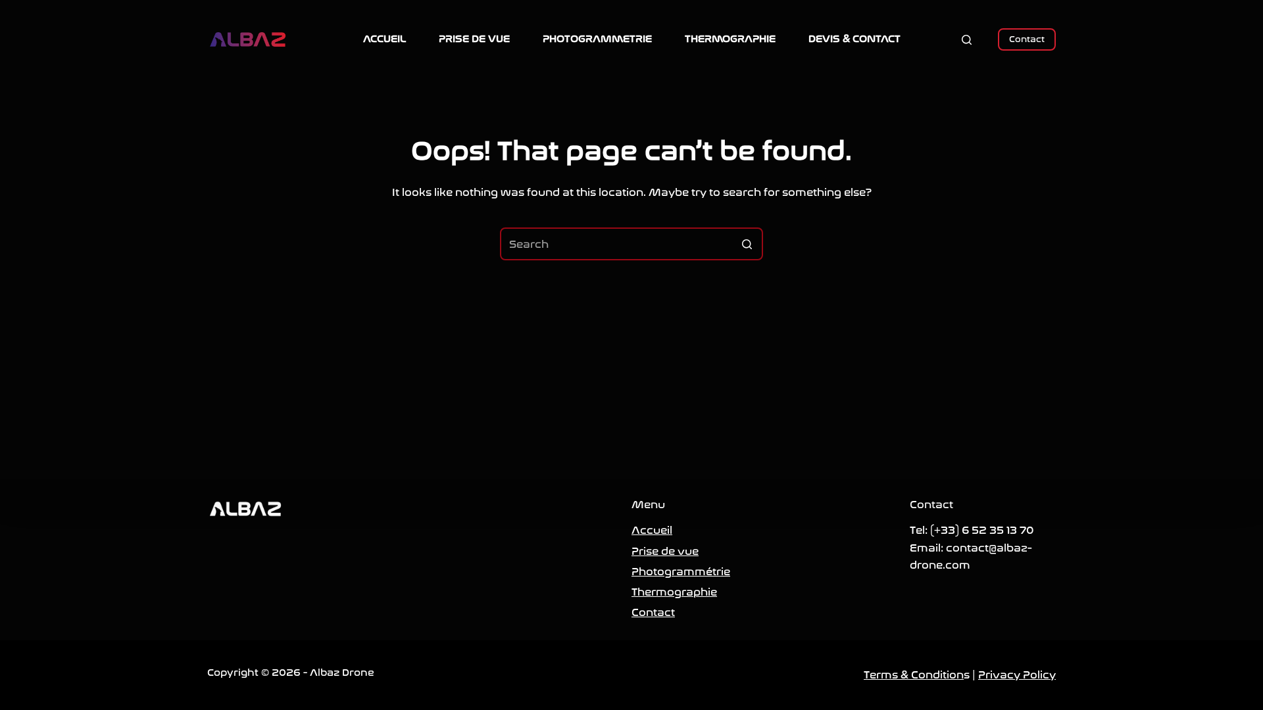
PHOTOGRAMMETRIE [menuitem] (597, 39)
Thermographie (674, 592)
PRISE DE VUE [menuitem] (474, 39)
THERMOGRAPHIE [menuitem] (730, 39)
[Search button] (746, 243)
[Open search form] (967, 40)
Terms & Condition (914, 675)
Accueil (652, 530)
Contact (1027, 39)
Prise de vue (665, 551)
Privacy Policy (1017, 675)
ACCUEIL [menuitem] (384, 39)
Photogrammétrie (681, 571)
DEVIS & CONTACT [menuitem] (854, 39)
